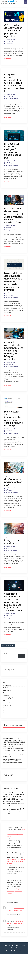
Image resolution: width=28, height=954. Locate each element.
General (5, 688)
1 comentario (9, 44)
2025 (7, 789)
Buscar (5, 653)
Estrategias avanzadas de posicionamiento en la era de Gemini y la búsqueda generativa (13, 351)
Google (11, 798)
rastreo (4, 809)
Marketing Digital (8, 698)
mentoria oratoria (6, 803)
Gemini (8, 796)
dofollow (18, 794)
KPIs (22, 799)
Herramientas (7, 690)
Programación (7, 703)
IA (3, 693)
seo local (6, 812)
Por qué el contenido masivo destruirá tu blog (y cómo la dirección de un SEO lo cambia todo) (14, 83)
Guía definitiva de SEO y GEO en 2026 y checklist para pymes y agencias (13, 31)
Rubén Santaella (10, 39)
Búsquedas (5, 792)
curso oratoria (5, 794)
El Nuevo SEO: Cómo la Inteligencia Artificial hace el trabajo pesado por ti (13, 150)
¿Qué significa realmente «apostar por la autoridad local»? (14, 891)
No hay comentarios (12, 99)
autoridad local (11, 791)
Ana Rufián (20, 789)
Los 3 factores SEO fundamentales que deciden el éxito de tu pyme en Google (13, 418)
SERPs (12, 812)
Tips (4, 713)
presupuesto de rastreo (11, 805)
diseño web (12, 794)
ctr (22, 793)
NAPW (18, 803)
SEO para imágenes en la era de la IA (12, 540)
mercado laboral (13, 803)
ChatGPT (10, 793)
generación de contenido (16, 796)
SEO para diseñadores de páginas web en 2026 (13, 480)
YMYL (9, 814)
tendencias (17, 812)
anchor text (5, 791)
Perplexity (4, 805)
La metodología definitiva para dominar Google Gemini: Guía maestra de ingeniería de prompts (13, 281)
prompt (13, 806)
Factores (22, 794)
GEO (5, 799)
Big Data (20, 791)
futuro (4, 796)
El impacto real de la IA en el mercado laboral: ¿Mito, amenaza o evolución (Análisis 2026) (14, 215)
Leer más (7, 59)
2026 (12, 788)
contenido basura (17, 792)
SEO (4, 710)
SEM (4, 708)
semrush (16, 809)
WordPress (5, 814)
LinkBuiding (6, 695)
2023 (4, 789)
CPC (4, 683)
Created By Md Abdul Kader (14, 951)
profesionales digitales (7, 806)
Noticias (5, 700)
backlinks (16, 791)
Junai (19, 799)
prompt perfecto (19, 806)
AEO (16, 789)
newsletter (22, 803)
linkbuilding (6, 801)
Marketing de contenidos (15, 801)
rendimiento (10, 809)
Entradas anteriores (8, 645)
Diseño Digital (7, 685)
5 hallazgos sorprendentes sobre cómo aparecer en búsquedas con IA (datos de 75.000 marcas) (13, 602)
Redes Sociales (7, 705)
